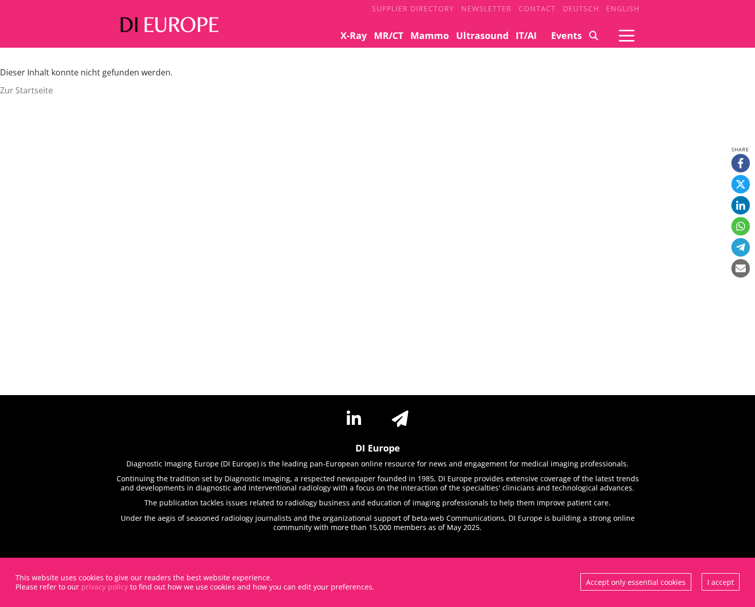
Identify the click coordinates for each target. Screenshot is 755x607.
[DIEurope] (167, 31)
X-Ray (354, 35)
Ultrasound (482, 35)
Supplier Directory (413, 8)
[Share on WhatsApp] (740, 226)
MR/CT (388, 35)
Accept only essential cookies (636, 582)
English (622, 8)
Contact (537, 8)
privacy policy (104, 587)
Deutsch (581, 8)
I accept (720, 582)
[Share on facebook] (740, 163)
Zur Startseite (26, 90)
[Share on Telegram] (740, 247)
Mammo (429, 35)
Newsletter (486, 8)
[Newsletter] (400, 418)
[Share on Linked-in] (740, 205)
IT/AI (526, 35)
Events (566, 35)
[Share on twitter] (740, 184)
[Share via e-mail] (740, 268)
